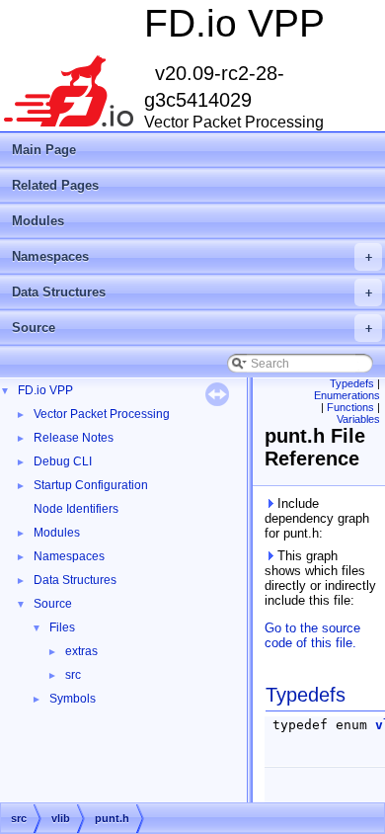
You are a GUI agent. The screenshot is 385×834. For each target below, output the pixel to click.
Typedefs (352, 383)
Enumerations (347, 395)
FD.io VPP (45, 390)
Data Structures (192, 292)
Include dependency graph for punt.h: (317, 518)
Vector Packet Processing (102, 414)
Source (192, 327)
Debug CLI (63, 461)
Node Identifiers (76, 509)
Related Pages (55, 185)
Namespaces (192, 256)
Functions (350, 407)
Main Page (44, 149)
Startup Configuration (91, 485)
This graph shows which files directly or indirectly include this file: (320, 578)
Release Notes (74, 438)
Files (62, 627)
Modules (38, 220)
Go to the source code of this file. (312, 635)
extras (81, 651)
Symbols (72, 699)
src (73, 675)
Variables (358, 419)
